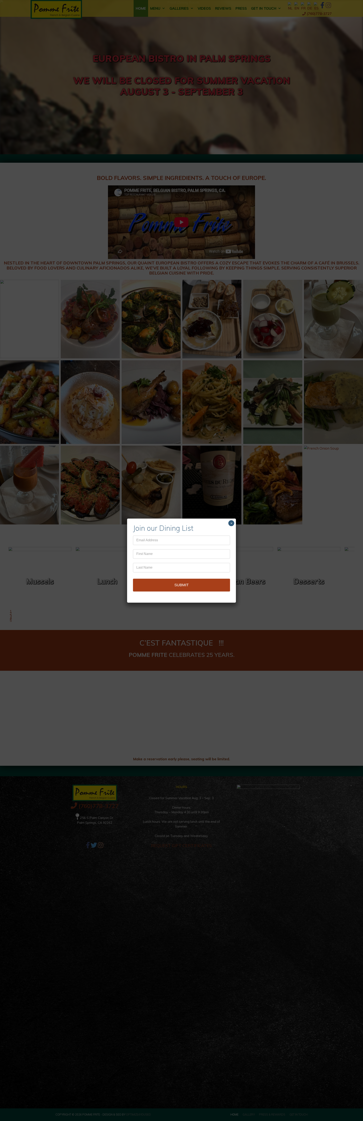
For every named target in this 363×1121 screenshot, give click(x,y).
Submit (181, 585)
